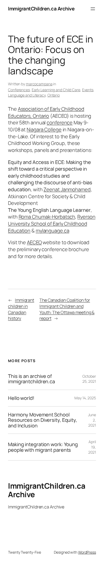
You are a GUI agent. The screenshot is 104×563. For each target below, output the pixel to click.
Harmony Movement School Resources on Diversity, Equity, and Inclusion (42, 420)
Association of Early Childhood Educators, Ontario (46, 112)
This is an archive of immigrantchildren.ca (31, 378)
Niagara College (44, 129)
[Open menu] (93, 9)
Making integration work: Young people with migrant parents (43, 447)
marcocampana (39, 83)
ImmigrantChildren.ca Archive (41, 8)
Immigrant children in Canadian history (21, 309)
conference (60, 122)
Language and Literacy (27, 95)
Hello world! (21, 398)
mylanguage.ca (52, 230)
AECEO (34, 242)
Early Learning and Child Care (56, 89)
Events (87, 89)
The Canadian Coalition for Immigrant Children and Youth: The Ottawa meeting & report (66, 309)
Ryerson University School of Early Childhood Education (51, 223)
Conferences (19, 89)
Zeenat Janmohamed (66, 189)
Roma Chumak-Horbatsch (47, 216)
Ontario (53, 95)
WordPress (87, 552)
